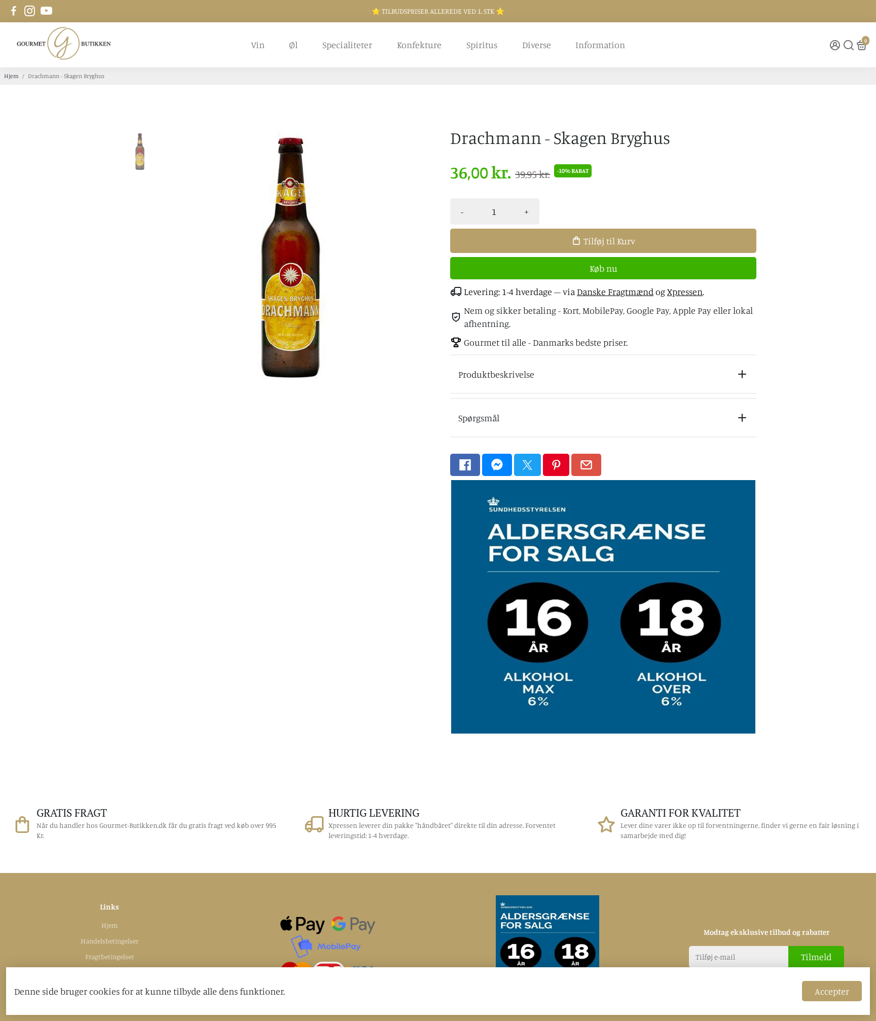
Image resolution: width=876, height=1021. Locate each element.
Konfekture (419, 44)
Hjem (11, 76)
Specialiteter (347, 44)
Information (600, 44)
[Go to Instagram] (29, 11)
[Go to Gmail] (586, 465)
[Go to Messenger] (497, 465)
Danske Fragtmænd (615, 291)
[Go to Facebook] (13, 11)
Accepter (832, 991)
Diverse (536, 44)
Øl (293, 44)
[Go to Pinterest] (556, 465)
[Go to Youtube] (46, 11)
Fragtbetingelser (109, 957)
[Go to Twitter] (527, 465)
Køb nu (603, 268)
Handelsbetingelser (109, 941)
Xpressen (685, 291)
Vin (258, 44)
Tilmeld (816, 956)
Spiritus (481, 44)
